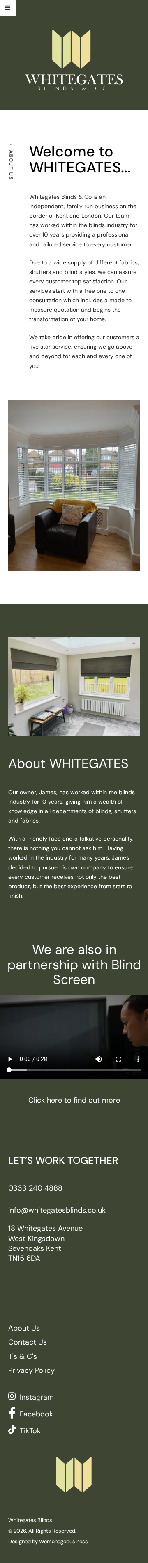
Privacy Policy (31, 1370)
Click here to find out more (74, 1100)
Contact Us (27, 1342)
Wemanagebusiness (63, 1541)
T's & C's (22, 1356)
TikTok (30, 1431)
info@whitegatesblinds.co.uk (57, 1210)
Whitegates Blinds (30, 1520)
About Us (24, 1328)
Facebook (36, 1414)
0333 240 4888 (35, 1188)
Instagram (37, 1397)
